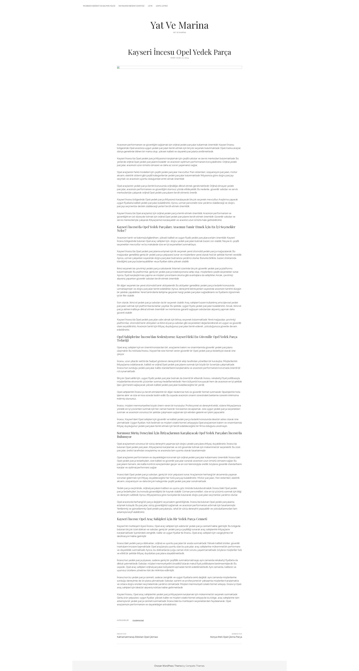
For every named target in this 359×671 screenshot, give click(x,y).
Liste (150, 6)
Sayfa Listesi (162, 6)
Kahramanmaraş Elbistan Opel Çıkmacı (137, 636)
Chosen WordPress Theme (168, 666)
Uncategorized (138, 620)
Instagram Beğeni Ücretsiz (132, 6)
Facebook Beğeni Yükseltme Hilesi (99, 6)
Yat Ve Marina (179, 25)
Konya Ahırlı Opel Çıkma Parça (226, 636)
